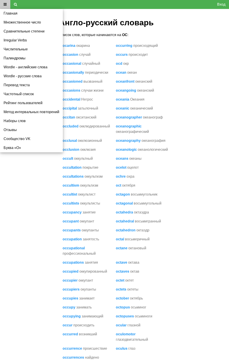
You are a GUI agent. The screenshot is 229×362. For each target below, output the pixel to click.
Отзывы (10, 130)
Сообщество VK (17, 139)
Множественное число (22, 22)
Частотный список (19, 94)
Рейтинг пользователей (23, 103)
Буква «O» (12, 148)
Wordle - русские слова (23, 76)
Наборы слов (15, 121)
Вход (221, 4)
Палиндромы (14, 58)
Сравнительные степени (24, 31)
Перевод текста (17, 85)
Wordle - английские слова (25, 67)
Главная (10, 13)
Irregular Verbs (15, 40)
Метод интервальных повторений (31, 112)
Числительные (16, 49)
